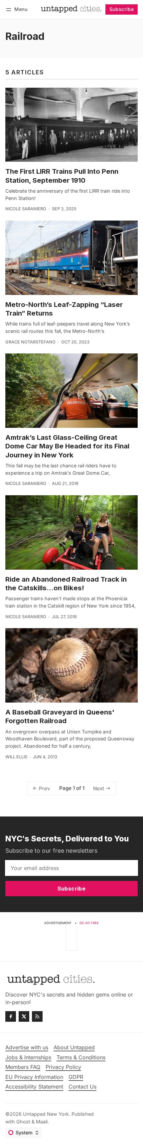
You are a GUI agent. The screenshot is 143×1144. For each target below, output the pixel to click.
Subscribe (121, 9)
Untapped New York (46, 1114)
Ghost (23, 1121)
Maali (42, 1121)
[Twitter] (24, 1016)
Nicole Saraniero (25, 208)
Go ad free (89, 923)
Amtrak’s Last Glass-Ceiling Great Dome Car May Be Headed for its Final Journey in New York (67, 446)
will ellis (16, 756)
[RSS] (37, 1016)
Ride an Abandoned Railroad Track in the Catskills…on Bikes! (66, 583)
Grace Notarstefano (30, 341)
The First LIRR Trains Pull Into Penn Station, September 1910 (61, 175)
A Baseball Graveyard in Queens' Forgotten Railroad (59, 716)
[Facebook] (10, 1016)
